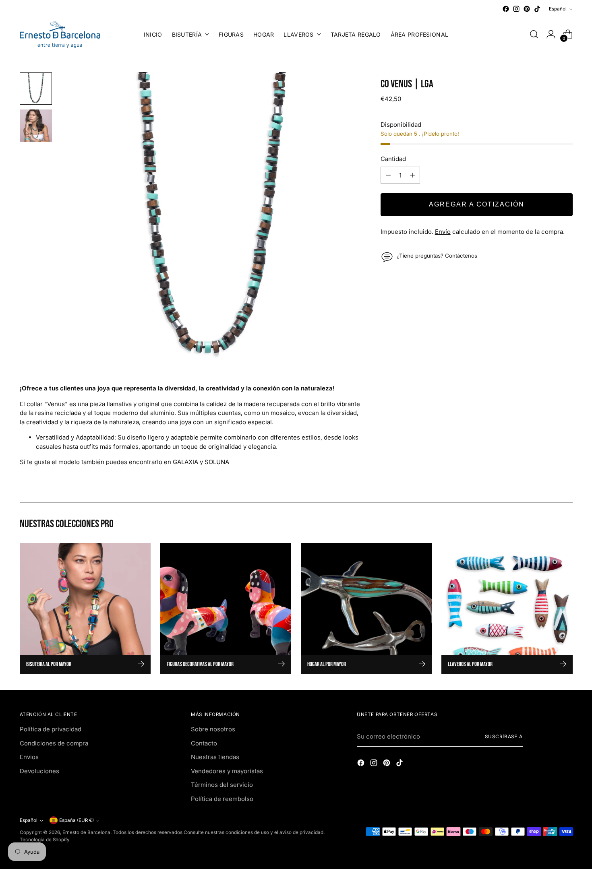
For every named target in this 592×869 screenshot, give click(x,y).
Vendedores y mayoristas (227, 771)
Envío (443, 231)
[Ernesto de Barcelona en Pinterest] (526, 8)
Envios (29, 757)
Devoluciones (39, 771)
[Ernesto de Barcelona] (60, 34)
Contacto (204, 743)
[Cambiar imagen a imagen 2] (36, 125)
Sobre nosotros (213, 729)
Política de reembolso (222, 799)
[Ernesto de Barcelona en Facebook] (505, 8)
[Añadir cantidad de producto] (412, 175)
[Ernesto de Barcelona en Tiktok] (537, 8)
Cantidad (393, 159)
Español (558, 9)
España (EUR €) (76, 820)
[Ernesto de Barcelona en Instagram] (516, 8)
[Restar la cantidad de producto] (388, 175)
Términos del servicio (222, 784)
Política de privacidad (50, 729)
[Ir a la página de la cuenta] (551, 34)
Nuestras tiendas (215, 757)
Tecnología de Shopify (45, 839)
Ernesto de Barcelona (86, 832)
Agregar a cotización (476, 204)
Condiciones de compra (54, 743)
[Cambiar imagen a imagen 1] (36, 88)
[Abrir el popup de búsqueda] (534, 34)
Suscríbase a (504, 736)
